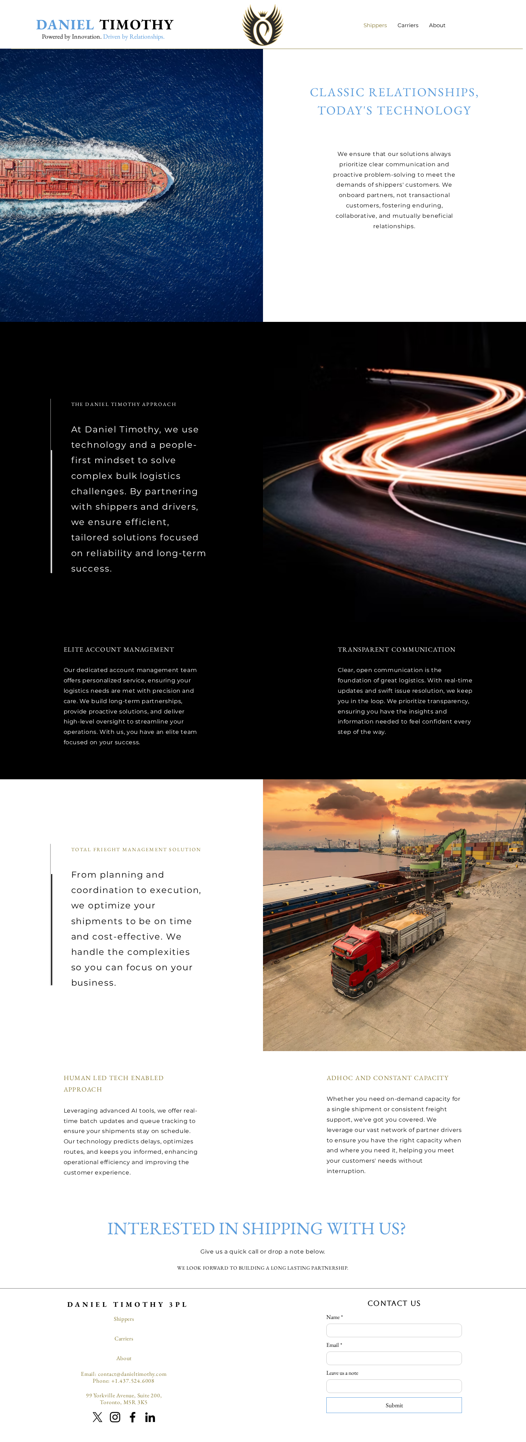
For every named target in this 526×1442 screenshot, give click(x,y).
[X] (97, 1417)
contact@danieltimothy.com (132, 1374)
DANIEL (65, 24)
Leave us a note (342, 1373)
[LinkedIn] (150, 1417)
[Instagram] (115, 1417)
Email (334, 1345)
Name (334, 1317)
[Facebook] (133, 1417)
